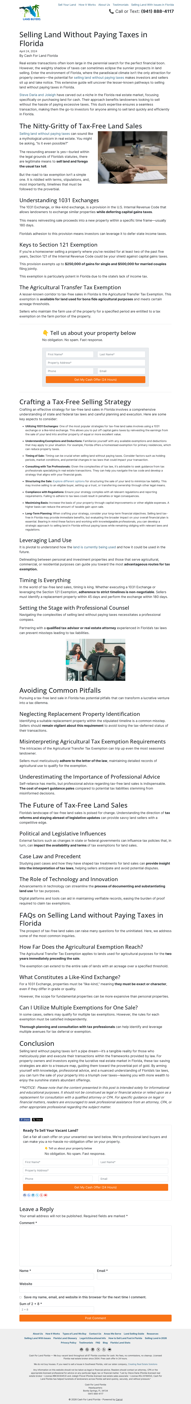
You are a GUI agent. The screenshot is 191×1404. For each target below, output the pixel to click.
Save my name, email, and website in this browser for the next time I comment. (85, 1297)
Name (25, 1271)
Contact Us (95, 1333)
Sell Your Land (67, 4)
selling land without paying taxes (99, 77)
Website (25, 1284)
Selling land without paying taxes (44, 134)
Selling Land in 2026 (156, 1338)
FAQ (98, 1342)
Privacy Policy (68, 1342)
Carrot (119, 1399)
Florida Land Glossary (65, 1338)
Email (102, 1271)
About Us (104, 4)
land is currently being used (94, 547)
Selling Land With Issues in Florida (152, 4)
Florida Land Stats (120, 1342)
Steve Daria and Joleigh (37, 95)
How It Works (87, 4)
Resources (152, 1333)
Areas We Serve (112, 1333)
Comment (28, 1223)
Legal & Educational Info (93, 1338)
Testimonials (120, 4)
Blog (105, 1342)
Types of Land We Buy (74, 1333)
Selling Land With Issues (37, 1338)
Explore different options (69, 481)
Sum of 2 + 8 (30, 1304)
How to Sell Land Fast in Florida (125, 1338)
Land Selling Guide (134, 1333)
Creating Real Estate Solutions (142, 1364)
